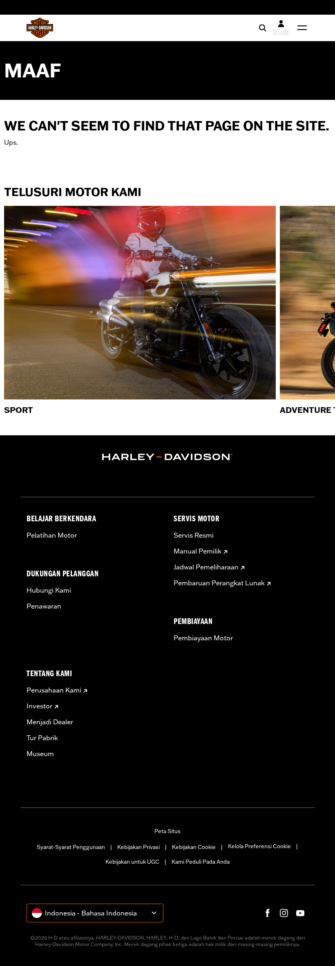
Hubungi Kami (49, 590)
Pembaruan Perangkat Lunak (219, 583)
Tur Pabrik (42, 738)
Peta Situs (167, 831)
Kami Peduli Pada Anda (201, 861)
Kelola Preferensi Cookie (259, 846)
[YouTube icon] (300, 913)
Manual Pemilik (197, 551)
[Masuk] (281, 27)
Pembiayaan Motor (203, 638)
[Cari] (263, 28)
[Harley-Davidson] (167, 457)
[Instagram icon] (284, 913)
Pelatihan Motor (52, 535)
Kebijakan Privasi (138, 847)
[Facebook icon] (267, 913)
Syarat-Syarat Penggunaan (71, 847)
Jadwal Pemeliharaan (206, 567)
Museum (40, 754)
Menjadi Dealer (50, 722)
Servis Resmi (194, 535)
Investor (39, 706)
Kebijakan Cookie (194, 847)
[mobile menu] (300, 28)
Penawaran (44, 606)
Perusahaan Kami (54, 690)
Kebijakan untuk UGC (132, 861)
